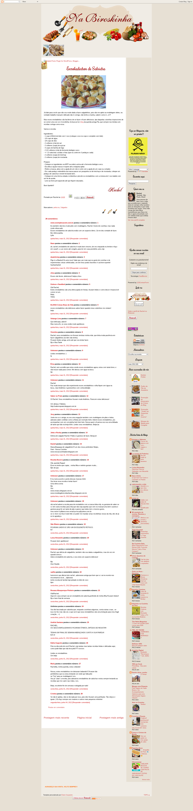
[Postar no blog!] (77, 198)
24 (83, 606)
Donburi (143, 704)
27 (80, 664)
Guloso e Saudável (57, 284)
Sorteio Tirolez (143, 376)
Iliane (52, 243)
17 (83, 476)
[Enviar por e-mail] (75, 198)
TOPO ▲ (147, 795)
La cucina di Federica (140, 454)
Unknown (54, 350)
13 (79, 414)
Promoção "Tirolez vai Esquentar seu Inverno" (145, 413)
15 (81, 444)
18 (83, 501)
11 (83, 380)
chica (52, 273)
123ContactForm (143, 282)
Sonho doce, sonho (139, 672)
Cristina (53, 694)
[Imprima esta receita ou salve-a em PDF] (70, 197)
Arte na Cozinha (138, 702)
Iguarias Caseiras (138, 589)
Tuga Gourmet (137, 530)
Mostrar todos (146, 779)
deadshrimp (55, 257)
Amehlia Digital (138, 650)
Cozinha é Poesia (138, 716)
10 (79, 364)
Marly (52, 664)
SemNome (142, 344)
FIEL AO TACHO (138, 630)
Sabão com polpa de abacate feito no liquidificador (145, 504)
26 (87, 643)
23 (99, 590)
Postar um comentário (56, 707)
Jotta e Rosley (56, 433)
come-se (135, 498)
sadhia (53, 572)
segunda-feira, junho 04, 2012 (61, 702)
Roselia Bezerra (56, 460)
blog (82, 122)
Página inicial (84, 717)
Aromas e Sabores (139, 439)
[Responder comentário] (79, 238)
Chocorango (137, 762)
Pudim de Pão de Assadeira (144, 388)
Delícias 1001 (137, 644)
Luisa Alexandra (56, 538)
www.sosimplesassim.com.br (61, 223)
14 (86, 433)
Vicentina (54, 332)
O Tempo (144, 674)
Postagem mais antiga (112, 717)
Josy (52, 414)
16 (88, 460)
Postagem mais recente (56, 717)
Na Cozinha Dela (138, 544)
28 (82, 694)
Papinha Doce (137, 748)
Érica (52, 364)
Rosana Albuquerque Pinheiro (62, 590)
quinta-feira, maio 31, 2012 (60, 238)
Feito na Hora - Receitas (137, 572)
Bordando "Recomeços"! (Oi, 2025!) (145, 654)
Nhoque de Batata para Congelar (145, 423)
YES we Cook (137, 664)
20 (88, 538)
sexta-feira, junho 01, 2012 (60, 533)
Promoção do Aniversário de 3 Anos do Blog (145, 401)
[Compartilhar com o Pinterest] (84, 198)
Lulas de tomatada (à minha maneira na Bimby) (144, 595)
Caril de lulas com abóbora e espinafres (145, 561)
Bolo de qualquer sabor (139, 645)
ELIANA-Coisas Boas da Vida (61, 305)
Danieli (53, 444)
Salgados (64, 207)
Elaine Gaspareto (67, 795)
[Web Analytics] (96, 799)
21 (83, 549)
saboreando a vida (139, 484)
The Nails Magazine (139, 621)
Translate (144, 171)
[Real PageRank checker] (133, 330)
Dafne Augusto (56, 643)
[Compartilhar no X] (80, 198)
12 (87, 396)
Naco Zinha (136, 476)
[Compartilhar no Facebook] (82, 198)
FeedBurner (143, 276)
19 (85, 524)
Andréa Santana (56, 622)
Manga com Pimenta (139, 686)
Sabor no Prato (56, 396)
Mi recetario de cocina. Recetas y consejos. (139, 514)
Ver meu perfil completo (136, 220)
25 (88, 622)
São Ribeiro (55, 524)
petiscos (56, 207)
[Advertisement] (139, 92)
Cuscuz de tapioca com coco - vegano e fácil (145, 445)
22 (81, 572)
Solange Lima (55, 318)
